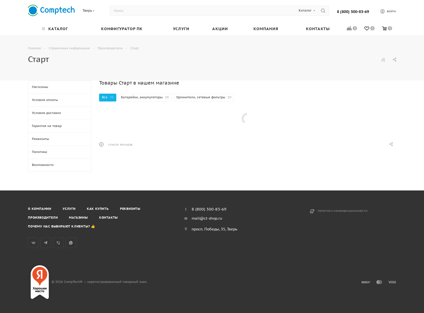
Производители (43, 217)
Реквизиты (130, 209)
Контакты (108, 217)
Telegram (45, 243)
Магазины (78, 217)
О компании (39, 209)
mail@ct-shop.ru (207, 218)
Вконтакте (33, 243)
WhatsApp (71, 243)
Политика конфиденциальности (343, 211)
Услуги (69, 209)
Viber (58, 243)
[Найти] (323, 11)
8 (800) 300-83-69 (353, 11)
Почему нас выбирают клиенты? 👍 (61, 226)
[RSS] (383, 59)
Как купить (98, 209)
